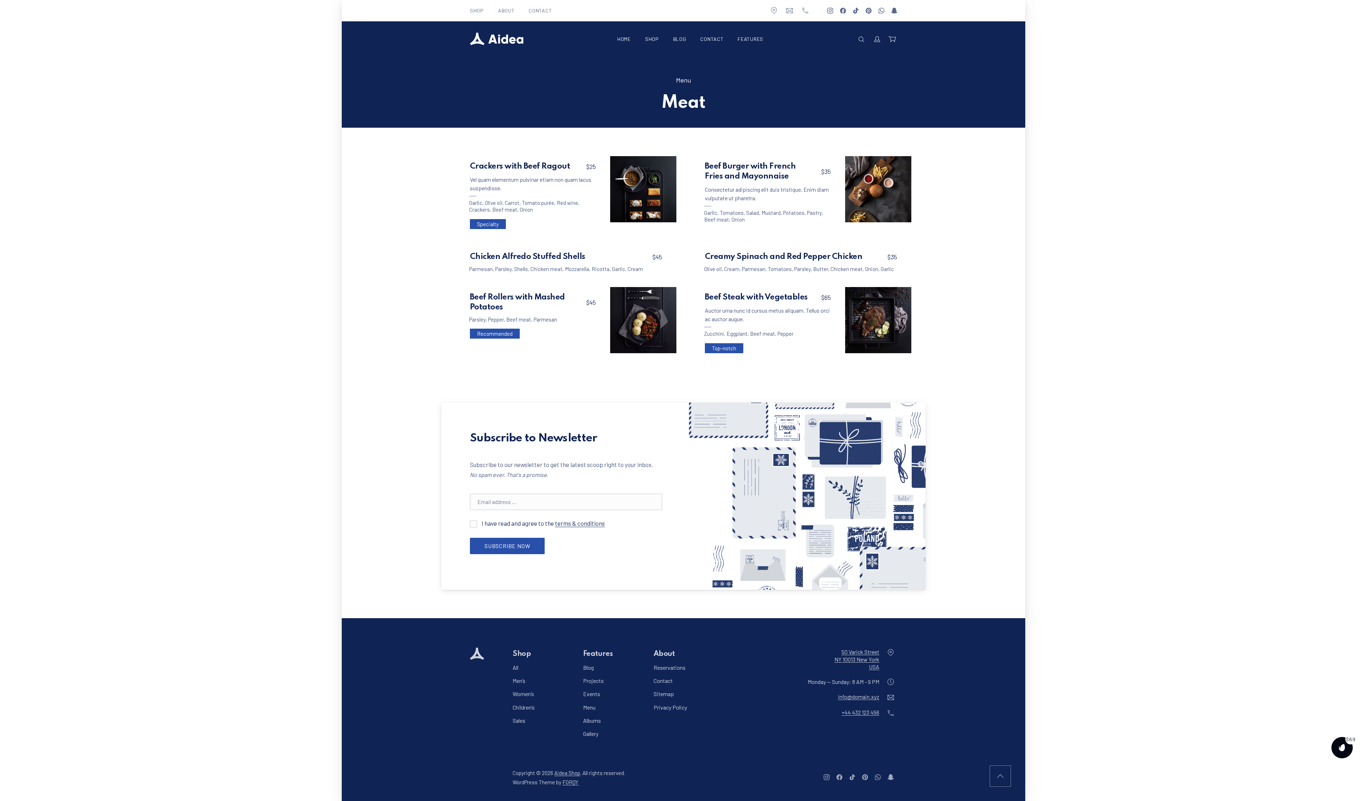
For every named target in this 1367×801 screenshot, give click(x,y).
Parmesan (481, 269)
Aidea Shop (567, 773)
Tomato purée (538, 203)
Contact (540, 10)
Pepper (496, 319)
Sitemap (664, 693)
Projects (593, 680)
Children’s (524, 707)
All (515, 667)
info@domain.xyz (858, 696)
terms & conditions (580, 523)
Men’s (519, 680)
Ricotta (600, 269)
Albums (592, 720)
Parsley (503, 269)
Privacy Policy (670, 707)
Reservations (670, 667)
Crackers (479, 209)
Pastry (814, 212)
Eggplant (737, 333)
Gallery (590, 733)
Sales (519, 720)
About (506, 10)
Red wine (567, 203)
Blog (679, 39)
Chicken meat (546, 269)
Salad (752, 212)
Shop (477, 10)
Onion (526, 209)
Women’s (523, 693)
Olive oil (493, 203)
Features (750, 39)
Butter (820, 269)
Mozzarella (577, 269)
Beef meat (504, 209)
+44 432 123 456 (860, 712)
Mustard (771, 212)
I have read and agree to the (543, 523)
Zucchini (714, 333)
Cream (635, 269)
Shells (521, 269)
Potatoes (794, 212)
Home (624, 39)
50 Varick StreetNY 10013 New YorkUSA (856, 659)
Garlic (475, 203)
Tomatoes (732, 212)
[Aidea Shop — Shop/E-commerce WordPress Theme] (496, 39)
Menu (683, 80)
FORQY (570, 782)
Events (591, 693)
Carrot (512, 203)
